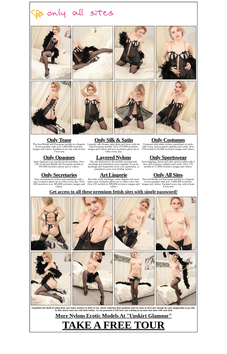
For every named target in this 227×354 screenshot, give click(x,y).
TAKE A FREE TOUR (113, 325)
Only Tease (59, 140)
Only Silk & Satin (113, 140)
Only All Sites (168, 175)
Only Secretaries (59, 175)
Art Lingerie (113, 175)
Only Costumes (168, 140)
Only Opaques (59, 157)
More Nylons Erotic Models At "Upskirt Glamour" (113, 316)
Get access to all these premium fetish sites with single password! (113, 191)
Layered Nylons (113, 157)
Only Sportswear (168, 157)
